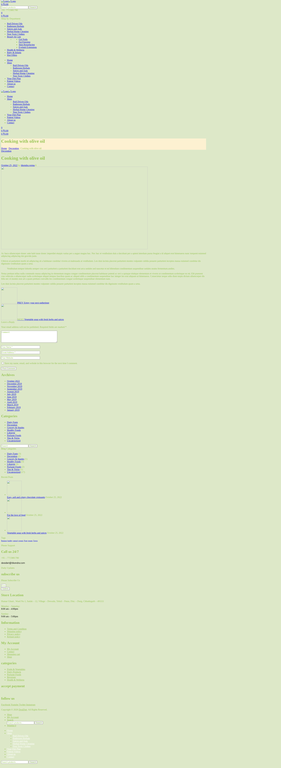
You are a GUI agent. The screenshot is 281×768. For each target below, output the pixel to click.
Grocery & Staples (15, 427)
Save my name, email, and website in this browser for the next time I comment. (41, 363)
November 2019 (14, 386)
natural (15, 541)
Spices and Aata (20, 741)
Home (4, 148)
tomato (30, 541)
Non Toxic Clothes (21, 746)
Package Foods (14, 435)
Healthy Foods (14, 430)
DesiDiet (23, 709)
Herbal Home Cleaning (23, 743)
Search (33, 7)
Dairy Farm (12, 422)
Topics (35, 541)
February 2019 (14, 407)
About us (11, 754)
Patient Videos (13, 751)
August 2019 (13, 391)
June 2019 (12, 397)
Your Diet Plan (14, 749)
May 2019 (12, 399)
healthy (9, 541)
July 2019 (11, 394)
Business (4, 541)
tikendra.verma (28, 165)
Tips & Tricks (13, 438)
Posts (25, 541)
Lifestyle (11, 433)
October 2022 (13, 381)
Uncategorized (13, 440)
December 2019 (14, 383)
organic (20, 541)
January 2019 (13, 410)
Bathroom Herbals (21, 738)
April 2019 (12, 402)
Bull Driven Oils (20, 736)
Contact (10, 757)
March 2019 (12, 405)
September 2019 (14, 389)
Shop (9, 733)
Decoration (14, 148)
